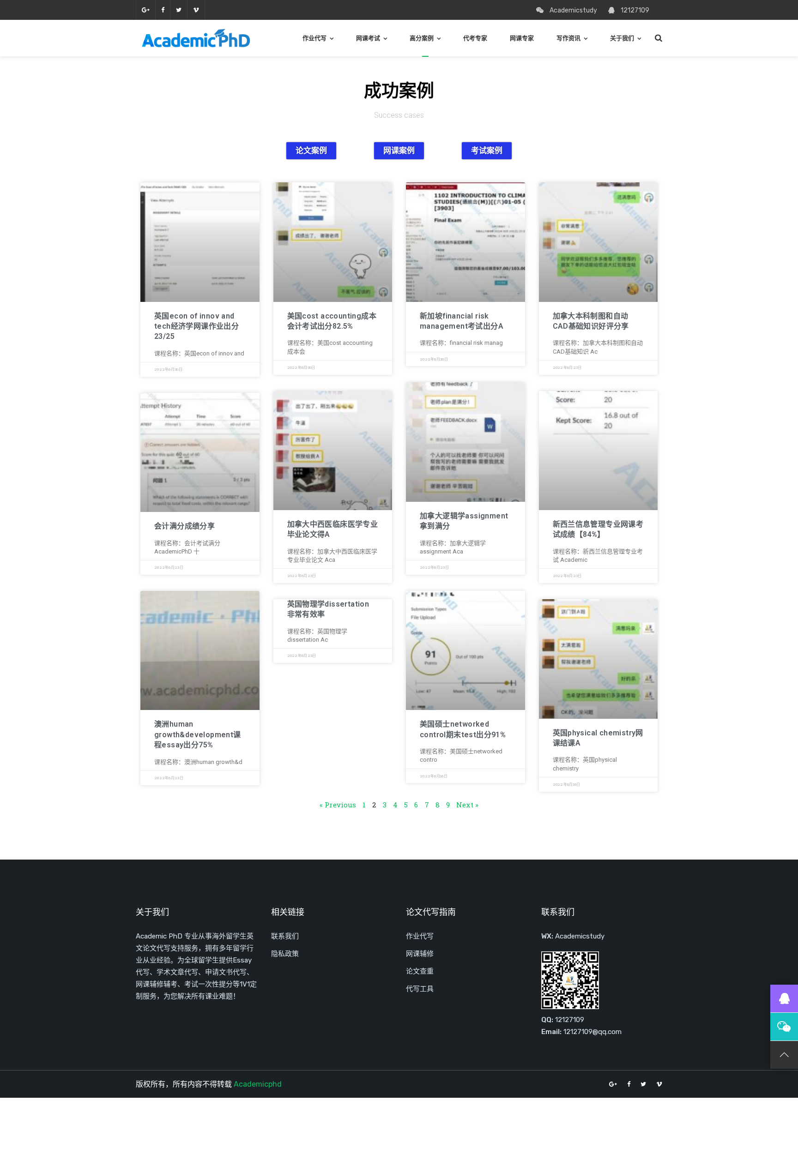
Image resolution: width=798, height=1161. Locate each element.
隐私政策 (285, 954)
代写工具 (420, 989)
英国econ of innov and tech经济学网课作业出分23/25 (196, 326)
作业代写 (314, 38)
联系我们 (285, 936)
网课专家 (522, 38)
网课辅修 (420, 954)
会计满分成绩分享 (184, 526)
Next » (467, 804)
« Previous (338, 804)
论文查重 (420, 971)
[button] (311, 150)
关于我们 (622, 38)
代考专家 (475, 38)
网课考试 (368, 38)
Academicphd (258, 1084)
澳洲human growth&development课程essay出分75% (197, 734)
